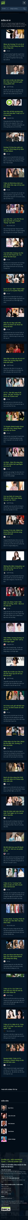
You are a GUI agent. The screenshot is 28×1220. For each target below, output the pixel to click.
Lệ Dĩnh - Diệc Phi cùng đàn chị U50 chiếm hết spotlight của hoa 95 (13, 464)
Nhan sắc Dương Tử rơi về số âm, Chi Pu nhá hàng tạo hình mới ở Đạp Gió (14, 46)
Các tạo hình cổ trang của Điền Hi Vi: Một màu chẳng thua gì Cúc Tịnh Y (13, 498)
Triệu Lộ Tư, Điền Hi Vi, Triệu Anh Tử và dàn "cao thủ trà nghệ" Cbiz (14, 1026)
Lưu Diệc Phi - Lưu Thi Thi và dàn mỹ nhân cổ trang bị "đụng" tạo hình (14, 221)
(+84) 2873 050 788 (6, 1190)
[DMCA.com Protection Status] (5, 1208)
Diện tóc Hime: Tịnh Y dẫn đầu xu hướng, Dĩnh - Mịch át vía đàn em (14, 604)
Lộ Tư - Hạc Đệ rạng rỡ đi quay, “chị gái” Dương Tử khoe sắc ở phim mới (12, 394)
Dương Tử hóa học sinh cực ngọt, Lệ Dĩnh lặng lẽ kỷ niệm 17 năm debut (14, 149)
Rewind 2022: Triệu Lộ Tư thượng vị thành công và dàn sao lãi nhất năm (14, 1060)
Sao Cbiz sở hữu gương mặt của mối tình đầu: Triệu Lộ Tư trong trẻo (14, 113)
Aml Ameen (11, 1123)
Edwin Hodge (11, 1139)
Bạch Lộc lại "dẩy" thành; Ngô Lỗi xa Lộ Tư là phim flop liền (14, 290)
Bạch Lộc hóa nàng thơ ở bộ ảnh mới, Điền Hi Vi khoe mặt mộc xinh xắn (14, 779)
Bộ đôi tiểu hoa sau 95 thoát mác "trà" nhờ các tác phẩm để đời (13, 849)
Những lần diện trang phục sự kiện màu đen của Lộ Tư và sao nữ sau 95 (14, 568)
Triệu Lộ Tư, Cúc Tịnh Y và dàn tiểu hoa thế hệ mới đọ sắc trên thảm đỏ (13, 990)
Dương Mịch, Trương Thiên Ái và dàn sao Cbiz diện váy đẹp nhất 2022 (14, 920)
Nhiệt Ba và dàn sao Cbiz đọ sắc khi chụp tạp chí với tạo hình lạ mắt (13, 673)
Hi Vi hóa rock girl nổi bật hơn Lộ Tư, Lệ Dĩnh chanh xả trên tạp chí (14, 707)
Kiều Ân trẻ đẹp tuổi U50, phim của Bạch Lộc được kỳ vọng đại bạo (13, 324)
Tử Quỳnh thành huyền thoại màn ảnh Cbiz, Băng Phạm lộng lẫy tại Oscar (14, 428)
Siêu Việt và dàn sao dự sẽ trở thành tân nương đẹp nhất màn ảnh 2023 (14, 360)
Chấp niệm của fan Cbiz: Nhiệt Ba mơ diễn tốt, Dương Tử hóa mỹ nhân (14, 743)
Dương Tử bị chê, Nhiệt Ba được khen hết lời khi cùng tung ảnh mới (13, 532)
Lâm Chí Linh (11, 1115)
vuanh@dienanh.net (6, 1188)
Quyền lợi (5, 1160)
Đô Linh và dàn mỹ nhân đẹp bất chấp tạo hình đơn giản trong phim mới (13, 82)
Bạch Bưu (10, 1108)
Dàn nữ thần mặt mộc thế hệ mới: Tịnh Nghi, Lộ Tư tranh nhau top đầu (14, 813)
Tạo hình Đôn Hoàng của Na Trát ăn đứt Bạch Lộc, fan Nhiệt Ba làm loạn (13, 255)
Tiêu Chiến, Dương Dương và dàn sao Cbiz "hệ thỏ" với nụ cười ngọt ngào (14, 639)
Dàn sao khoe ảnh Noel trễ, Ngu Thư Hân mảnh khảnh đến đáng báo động (13, 956)
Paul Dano (11, 1131)
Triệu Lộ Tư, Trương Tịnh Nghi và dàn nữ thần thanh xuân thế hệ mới (13, 885)
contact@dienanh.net (6, 1198)
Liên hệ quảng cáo (14, 1162)
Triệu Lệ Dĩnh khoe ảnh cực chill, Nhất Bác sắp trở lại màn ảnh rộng (14, 185)
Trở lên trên (4, 1218)
